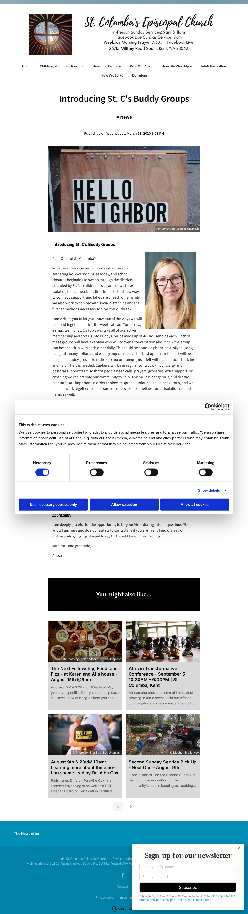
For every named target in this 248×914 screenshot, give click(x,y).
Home (26, 66)
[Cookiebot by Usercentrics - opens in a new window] (208, 407)
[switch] (97, 472)
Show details (209, 490)
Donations (139, 75)
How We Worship (176, 66)
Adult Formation (213, 66)
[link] (106, 66)
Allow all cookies (195, 505)
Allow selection (124, 505)
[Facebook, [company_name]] (122, 875)
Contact (122, 886)
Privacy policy (105, 897)
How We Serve (112, 75)
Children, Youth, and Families (62, 66)
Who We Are (140, 66)
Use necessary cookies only (53, 505)
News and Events (106, 66)
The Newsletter (26, 833)
